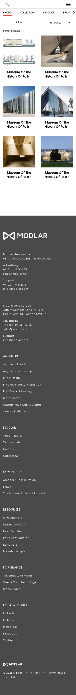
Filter (19, 22)
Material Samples (15, 551)
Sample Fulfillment (16, 411)
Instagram (10, 626)
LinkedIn (9, 613)
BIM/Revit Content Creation (22, 384)
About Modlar (12, 435)
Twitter (8, 640)
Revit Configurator (16, 538)
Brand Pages (11, 589)
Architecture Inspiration (19, 480)
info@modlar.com (15, 288)
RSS (13, 676)
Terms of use (57, 672)
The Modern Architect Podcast (24, 493)
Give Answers (12, 517)
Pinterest (9, 620)
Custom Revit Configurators (22, 404)
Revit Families (12, 531)
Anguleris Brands (14, 364)
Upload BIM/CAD (15, 524)
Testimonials (11, 442)
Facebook (10, 633)
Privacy (35, 672)
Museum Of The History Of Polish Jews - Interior (57, 76)
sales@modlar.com (16, 273)
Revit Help (10, 544)
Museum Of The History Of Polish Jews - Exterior (19, 126)
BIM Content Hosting (17, 391)
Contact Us (11, 455)
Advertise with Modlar (18, 575)
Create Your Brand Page (19, 582)
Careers (8, 449)
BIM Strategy (11, 377)
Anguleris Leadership (17, 371)
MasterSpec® (12, 398)
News (7, 486)
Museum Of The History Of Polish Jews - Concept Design (19, 78)
